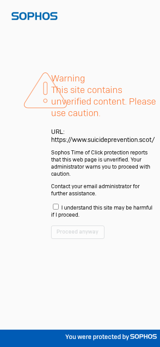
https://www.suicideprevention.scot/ (103, 140)
